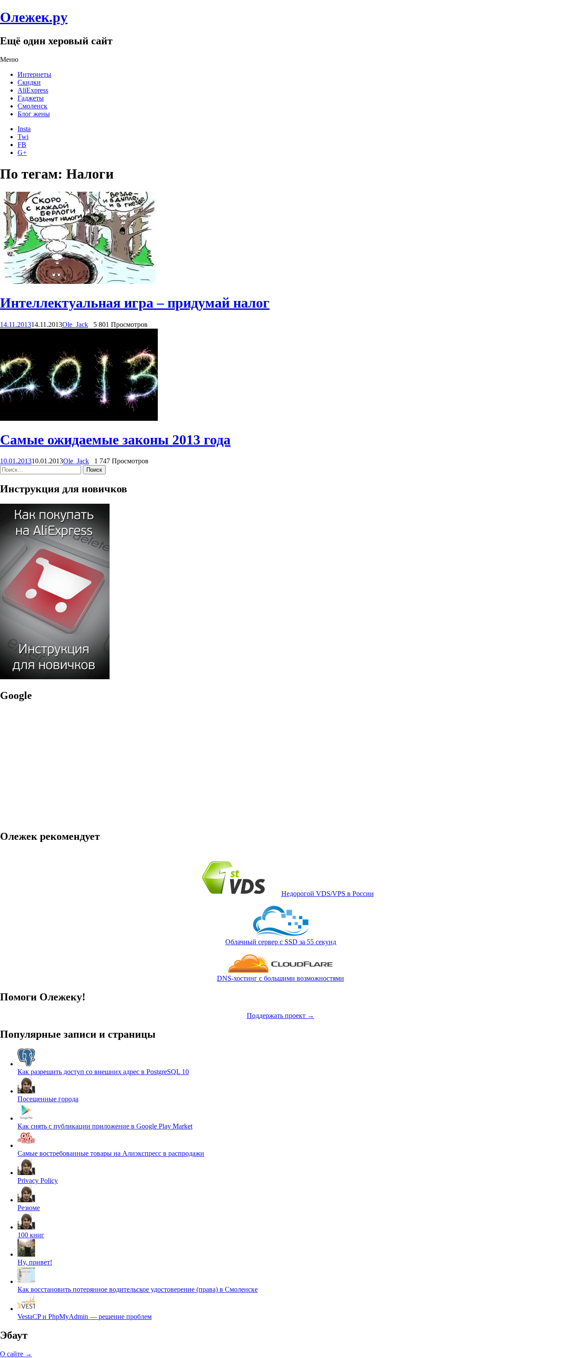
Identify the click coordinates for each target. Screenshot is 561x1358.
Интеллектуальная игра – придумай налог (135, 303)
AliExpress (33, 90)
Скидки (29, 82)
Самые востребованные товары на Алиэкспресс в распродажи (111, 1153)
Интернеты (34, 74)
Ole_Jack (75, 324)
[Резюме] (26, 1200)
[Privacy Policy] (26, 1172)
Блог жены (34, 114)
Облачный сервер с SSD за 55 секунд (280, 942)
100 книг (31, 1235)
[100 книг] (26, 1227)
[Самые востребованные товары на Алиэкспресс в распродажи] (26, 1145)
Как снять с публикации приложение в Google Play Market (105, 1126)
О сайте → (16, 1354)
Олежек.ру (33, 17)
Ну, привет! (35, 1262)
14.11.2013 (15, 324)
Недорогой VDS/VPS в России (327, 893)
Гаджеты (31, 98)
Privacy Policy (38, 1180)
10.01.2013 (16, 461)
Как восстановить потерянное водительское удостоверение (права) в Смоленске (138, 1289)
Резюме (29, 1207)
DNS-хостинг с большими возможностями (280, 978)
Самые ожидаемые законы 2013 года (115, 440)
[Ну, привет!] (26, 1254)
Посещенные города (48, 1099)
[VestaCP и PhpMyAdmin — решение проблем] (26, 1308)
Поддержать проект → (280, 1015)
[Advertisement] (55, 765)
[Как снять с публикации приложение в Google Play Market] (26, 1118)
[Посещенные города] (26, 1091)
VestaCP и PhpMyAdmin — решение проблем (85, 1316)
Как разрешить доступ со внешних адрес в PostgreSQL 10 (103, 1071)
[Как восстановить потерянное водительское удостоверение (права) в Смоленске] (26, 1281)
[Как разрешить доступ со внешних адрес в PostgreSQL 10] (26, 1064)
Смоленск (32, 106)
